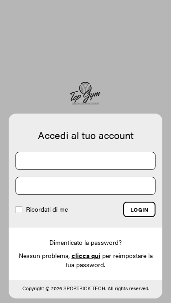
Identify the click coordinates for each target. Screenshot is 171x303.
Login (139, 209)
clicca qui (86, 255)
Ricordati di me (46, 209)
